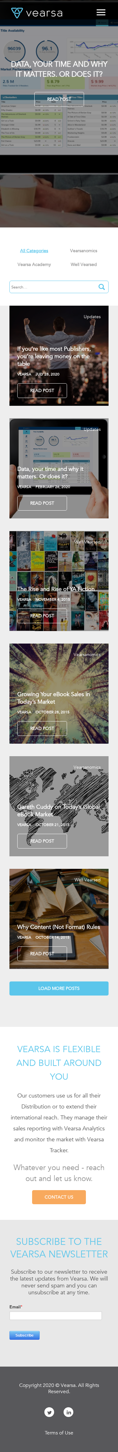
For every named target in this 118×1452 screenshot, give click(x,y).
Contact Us (59, 1197)
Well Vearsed (88, 542)
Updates (92, 316)
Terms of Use (59, 1433)
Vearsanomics (87, 654)
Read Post (59, 99)
